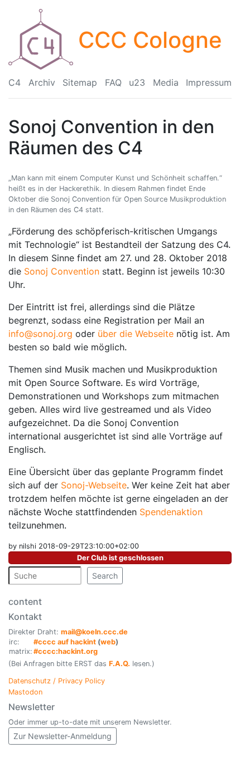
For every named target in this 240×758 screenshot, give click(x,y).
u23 (137, 82)
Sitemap (80, 82)
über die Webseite (136, 333)
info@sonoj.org (40, 333)
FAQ (113, 82)
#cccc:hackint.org (65, 651)
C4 (14, 82)
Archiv (41, 82)
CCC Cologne (150, 39)
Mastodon (25, 692)
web (108, 642)
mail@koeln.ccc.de (94, 632)
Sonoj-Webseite (94, 485)
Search (105, 575)
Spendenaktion (171, 511)
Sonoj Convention (61, 271)
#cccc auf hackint (64, 642)
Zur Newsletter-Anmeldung (62, 736)
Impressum (209, 82)
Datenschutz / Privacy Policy (56, 681)
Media (166, 82)
